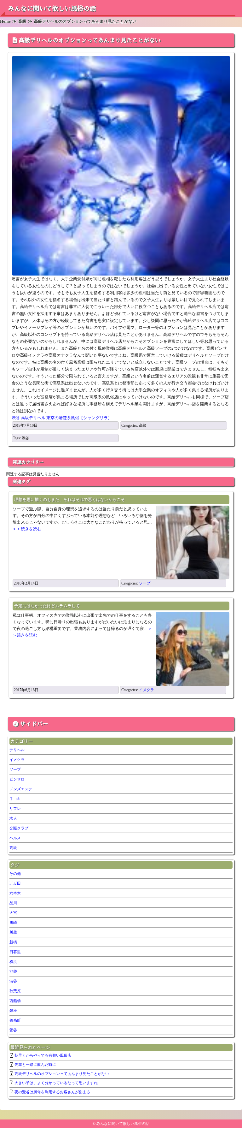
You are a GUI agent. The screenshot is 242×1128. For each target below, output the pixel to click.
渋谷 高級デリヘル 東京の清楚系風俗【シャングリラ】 (62, 417)
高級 (143, 425)
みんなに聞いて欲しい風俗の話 (52, 8)
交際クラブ (18, 828)
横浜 (13, 961)
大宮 (13, 913)
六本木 (15, 893)
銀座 (13, 1010)
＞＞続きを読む (27, 528)
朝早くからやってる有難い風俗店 (42, 1055)
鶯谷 (13, 1030)
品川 (13, 903)
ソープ (144, 583)
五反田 (15, 883)
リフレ (15, 808)
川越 (13, 932)
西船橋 (15, 1001)
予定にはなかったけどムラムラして (47, 605)
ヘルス (15, 838)
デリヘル (17, 750)
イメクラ (146, 690)
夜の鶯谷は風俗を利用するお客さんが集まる (52, 1092)
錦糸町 (15, 1020)
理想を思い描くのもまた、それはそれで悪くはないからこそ (69, 499)
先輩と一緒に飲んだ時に (35, 1064)
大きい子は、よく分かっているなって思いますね (56, 1083)
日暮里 (15, 952)
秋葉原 (15, 991)
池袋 (13, 971)
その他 (15, 873)
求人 (13, 818)
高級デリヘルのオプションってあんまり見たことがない (89, 40)
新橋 (13, 942)
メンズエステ (20, 789)
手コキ (15, 799)
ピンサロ (17, 779)
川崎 (13, 922)
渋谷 (25, 438)
